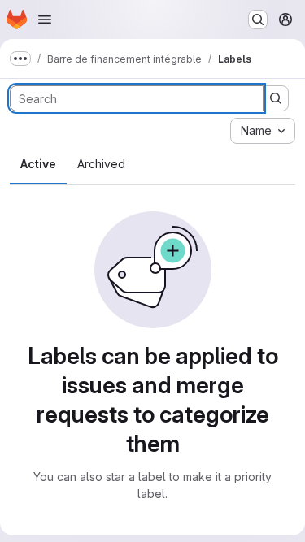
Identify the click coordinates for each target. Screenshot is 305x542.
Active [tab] (38, 164)
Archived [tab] (101, 164)
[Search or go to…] (258, 19)
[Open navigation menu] (45, 20)
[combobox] (262, 131)
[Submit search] (276, 98)
